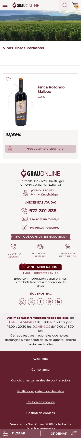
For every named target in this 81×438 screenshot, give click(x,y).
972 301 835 (43, 211)
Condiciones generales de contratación (40, 380)
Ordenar (59, 433)
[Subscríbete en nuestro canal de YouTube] (49, 301)
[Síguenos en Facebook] (40, 301)
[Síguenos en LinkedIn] (58, 301)
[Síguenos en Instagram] (22, 301)
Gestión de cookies (40, 413)
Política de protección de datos (40, 391)
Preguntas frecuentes (44, 228)
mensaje (53, 219)
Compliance (40, 369)
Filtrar (18, 433)
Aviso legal (41, 358)
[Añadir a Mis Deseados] (8, 79)
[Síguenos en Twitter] (31, 301)
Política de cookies (41, 402)
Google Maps (49, 194)
